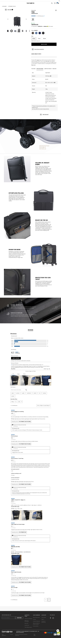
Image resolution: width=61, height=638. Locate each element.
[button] (15, 380)
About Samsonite (36, 617)
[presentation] (8, 19)
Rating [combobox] (12, 401)
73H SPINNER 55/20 (22, 532)
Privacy (11, 634)
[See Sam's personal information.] (13, 526)
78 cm (44, 38)
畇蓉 (12, 548)
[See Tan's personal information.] (13, 589)
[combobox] (44, 405)
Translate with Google (15, 506)
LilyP (12, 573)
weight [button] (12, 393)
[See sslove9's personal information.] (14, 501)
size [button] (39, 393)
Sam (12, 526)
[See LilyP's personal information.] (13, 573)
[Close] (59, 0)
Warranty (26, 623)
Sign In (43, 619)
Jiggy (12, 437)
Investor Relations (36, 621)
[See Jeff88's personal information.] (14, 413)
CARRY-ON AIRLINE (48, 68)
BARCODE (54, 68)
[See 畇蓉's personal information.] (13, 548)
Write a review (16, 358)
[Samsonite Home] (30, 3)
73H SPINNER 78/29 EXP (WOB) (25, 566)
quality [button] (23, 393)
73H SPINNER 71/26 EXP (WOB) (25, 421)
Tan (11, 589)
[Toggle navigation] (58, 3)
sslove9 (12, 501)
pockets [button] (12, 396)
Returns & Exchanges (27, 621)
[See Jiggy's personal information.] (13, 437)
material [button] (35, 393)
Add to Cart (44, 44)
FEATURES (33, 68)
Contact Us (27, 625)
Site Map (34, 635)
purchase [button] (17, 393)
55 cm (34, 38)
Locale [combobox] (19, 401)
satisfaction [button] (29, 393)
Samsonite (33, 10)
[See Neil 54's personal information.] (14, 460)
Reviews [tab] (30, 330)
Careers (34, 619)
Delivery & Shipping (28, 618)
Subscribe (19, 617)
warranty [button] (44, 393)
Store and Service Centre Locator (36, 624)
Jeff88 (12, 413)
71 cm (39, 38)
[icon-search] (51, 3)
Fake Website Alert (28, 627)
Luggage (4, 6)
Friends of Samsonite (44, 622)
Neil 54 (12, 460)
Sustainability (35, 626)
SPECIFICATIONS (39, 68)
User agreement (4, 635)
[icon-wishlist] (55, 3)
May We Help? (45, 114)
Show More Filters (13, 399)
